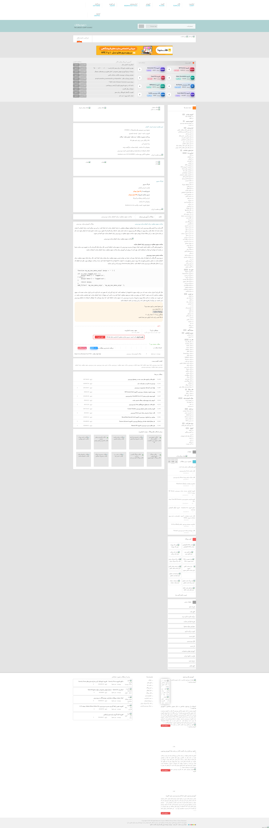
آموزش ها (189, 402)
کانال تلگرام (93, 348)
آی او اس (189, 335)
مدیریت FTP (189, 420)
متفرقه (190, 321)
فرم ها (190, 219)
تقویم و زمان (189, 307)
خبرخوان (189, 313)
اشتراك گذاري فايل (187, 176)
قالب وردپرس (188, 379)
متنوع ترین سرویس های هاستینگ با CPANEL (137, 130)
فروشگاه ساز (188, 221)
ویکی (190, 253)
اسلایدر (190, 163)
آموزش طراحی (189, 114)
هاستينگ (190, 247)
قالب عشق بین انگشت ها (154, 441)
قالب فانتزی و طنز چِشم (101, 440)
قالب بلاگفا (189, 391)
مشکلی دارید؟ (154, 330)
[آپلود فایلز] (191, 36)
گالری (190, 327)
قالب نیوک (189, 377)
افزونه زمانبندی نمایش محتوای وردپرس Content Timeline (141, 408)
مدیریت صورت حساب (186, 233)
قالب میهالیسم (188, 375)
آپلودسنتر (189, 161)
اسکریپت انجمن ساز (127, 64)
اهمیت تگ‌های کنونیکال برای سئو (124, 92)
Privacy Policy (173, 820)
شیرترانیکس (189, 291)
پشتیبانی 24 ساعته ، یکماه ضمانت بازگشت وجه (136, 147)
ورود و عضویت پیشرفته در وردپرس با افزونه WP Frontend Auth (140, 392)
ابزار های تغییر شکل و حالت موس (184, 147)
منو (191, 323)
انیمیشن (190, 303)
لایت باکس (189, 319)
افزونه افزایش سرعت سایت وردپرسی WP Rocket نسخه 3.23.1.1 (182, 492)
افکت (190, 300)
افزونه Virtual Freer (187, 273)
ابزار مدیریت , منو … (187, 141)
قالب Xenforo (188, 359)
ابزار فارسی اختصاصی (186, 139)
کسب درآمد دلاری (190, 631)
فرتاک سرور (159, 181)
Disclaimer (184, 820)
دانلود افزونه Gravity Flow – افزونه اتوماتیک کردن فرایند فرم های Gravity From (100, 681)
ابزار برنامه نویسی (187, 410)
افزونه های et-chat (187, 279)
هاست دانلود (153, 824)
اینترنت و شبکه (188, 416)
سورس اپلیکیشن (189, 333)
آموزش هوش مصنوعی (188, 651)
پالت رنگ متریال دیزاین (146, 703)
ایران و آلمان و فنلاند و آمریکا (141, 198)
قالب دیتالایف (188, 371)
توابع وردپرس (148, 695)
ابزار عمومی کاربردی (187, 137)
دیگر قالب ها (189, 341)
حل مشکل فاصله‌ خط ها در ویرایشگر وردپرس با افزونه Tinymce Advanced (137, 421)
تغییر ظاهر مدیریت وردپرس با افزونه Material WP (143, 425)
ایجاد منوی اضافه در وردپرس (135, 365)
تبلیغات (150, 680)
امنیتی (190, 182)
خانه (160, 217)
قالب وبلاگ (190, 389)
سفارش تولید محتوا (189, 626)
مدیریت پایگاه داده (187, 239)
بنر (191, 434)
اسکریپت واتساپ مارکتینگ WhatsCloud (185, 483)
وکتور (190, 442)
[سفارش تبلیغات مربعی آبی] (102, 107)
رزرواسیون (189, 212)
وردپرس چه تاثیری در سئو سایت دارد (146, 383)
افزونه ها (191, 269)
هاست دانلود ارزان (189, 656)
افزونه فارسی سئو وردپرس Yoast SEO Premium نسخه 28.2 (182, 500)
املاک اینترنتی (188, 180)
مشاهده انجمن (77, 61)
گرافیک (191, 428)
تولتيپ (190, 309)
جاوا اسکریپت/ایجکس (186, 192)
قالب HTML (189, 349)
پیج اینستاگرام (82, 348)
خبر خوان (189, 198)
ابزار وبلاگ (149, 687)
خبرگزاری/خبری (188, 202)
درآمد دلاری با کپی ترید (188, 616)
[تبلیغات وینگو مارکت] (181, 456)
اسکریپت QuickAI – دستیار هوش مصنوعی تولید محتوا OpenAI (105, 689)
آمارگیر (190, 159)
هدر (191, 440)
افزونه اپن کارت (188, 275)
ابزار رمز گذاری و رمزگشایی (185, 131)
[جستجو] (141, 26)
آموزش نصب (188, 400)
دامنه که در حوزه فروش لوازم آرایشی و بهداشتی (119, 85)
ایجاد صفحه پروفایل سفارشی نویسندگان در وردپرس (108, 698)
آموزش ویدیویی (189, 121)
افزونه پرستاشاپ (188, 289)
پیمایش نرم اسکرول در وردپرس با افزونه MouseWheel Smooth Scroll (138, 417)
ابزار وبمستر (190, 128)
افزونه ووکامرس (188, 285)
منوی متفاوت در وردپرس (152, 367)
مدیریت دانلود (188, 231)
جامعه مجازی (188, 190)
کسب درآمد (189, 263)
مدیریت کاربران (188, 241)
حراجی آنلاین (188, 196)
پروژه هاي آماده (189, 423)
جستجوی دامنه (188, 194)
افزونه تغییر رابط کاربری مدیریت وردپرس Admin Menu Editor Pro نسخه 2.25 (101, 706)
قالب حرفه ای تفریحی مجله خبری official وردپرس (143, 413)
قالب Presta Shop (187, 353)
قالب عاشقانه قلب (83, 456)
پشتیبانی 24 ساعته (144, 201)
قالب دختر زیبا (119, 456)
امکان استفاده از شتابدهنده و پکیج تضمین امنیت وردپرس (133, 151)
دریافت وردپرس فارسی (146, 706)
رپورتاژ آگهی (190, 330)
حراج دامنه (192, 661)
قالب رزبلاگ (189, 393)
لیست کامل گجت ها (181, 595)
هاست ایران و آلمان (144, 188)
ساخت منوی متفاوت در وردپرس (120, 365)
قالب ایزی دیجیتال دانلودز (186, 363)
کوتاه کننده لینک (188, 264)
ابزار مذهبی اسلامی (187, 143)
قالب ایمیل (189, 365)
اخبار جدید (192, 636)
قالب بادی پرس (188, 367)
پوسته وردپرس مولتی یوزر (185, 386)
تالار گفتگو (189, 188)
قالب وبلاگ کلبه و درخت (136, 458)
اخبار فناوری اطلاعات (188, 150)
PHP (191, 118)
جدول (190, 311)
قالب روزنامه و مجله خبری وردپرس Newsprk (184, 530)
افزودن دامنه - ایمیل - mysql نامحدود (139, 133)
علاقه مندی (189, 217)
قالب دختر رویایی (83, 439)
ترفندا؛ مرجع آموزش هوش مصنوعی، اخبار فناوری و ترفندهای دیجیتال (114, 71)
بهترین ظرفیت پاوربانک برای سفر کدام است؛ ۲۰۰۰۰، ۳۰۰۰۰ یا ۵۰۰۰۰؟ (113, 68)
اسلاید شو (189, 298)
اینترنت (190, 125)
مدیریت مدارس (188, 237)
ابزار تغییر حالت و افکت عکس (184, 130)
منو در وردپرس (92, 365)
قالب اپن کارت (188, 361)
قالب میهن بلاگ (188, 395)
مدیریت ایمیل (188, 227)
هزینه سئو (192, 606)
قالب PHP (189, 351)
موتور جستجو (188, 243)
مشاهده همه (142, 62)
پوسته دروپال (188, 384)
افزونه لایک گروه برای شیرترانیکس (113, 714)
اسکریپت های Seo (187, 170)
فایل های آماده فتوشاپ (186, 436)
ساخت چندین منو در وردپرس (104, 365)
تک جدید (192, 646)
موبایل (190, 325)
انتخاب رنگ (189, 302)
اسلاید (190, 296)
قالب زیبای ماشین (119, 439)
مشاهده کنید (165, 725)
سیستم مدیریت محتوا (186, 215)
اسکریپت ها (190, 153)
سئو (191, 404)
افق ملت (192, 611)
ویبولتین (190, 382)
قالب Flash (189, 345)
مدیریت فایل (189, 235)
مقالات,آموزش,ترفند (146, 217)
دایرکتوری (189, 206)
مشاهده (79, 42)
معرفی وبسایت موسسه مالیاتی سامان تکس (120, 75)
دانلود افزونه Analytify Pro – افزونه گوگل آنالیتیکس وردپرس (182, 508)
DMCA (167, 820)
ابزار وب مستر (188, 412)
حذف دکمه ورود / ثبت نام (126, 96)
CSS (191, 155)
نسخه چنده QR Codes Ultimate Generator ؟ (121, 82)
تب (191, 305)
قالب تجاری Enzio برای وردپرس (187, 471)
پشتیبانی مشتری (188, 257)
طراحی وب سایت (182, 824)
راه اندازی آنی (146, 144)
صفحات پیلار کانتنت (127, 89)
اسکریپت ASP (188, 164)
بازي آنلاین (189, 186)
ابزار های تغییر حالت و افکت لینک (184, 145)
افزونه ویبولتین (188, 287)
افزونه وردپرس (188, 283)
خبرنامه (190, 200)
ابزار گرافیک (189, 414)
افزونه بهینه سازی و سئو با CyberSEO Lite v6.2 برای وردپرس (140, 396)
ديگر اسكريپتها (188, 210)
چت (191, 259)
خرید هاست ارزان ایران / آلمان (154, 127)
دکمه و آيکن (189, 315)
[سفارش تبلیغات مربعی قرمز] (84, 107)
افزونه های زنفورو (187, 281)
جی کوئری (190, 294)
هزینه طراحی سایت (189, 621)
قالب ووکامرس (188, 381)
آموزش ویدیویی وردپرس (186, 123)
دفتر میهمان (189, 208)
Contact (163, 820)
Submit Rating (157, 312)
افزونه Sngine (188, 271)
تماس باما (149, 685)
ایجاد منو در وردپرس (157, 365)
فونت (190, 438)
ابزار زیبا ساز (189, 133)
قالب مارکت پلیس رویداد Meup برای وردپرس (184, 477)
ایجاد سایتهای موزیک (187, 184)
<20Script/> (80, 25)
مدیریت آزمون (188, 225)
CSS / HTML (188, 116)
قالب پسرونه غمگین (101, 456)
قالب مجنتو (189, 373)
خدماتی (190, 204)
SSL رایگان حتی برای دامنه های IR (140, 140)
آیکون (190, 430)
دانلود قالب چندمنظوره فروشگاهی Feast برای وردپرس (142, 404)
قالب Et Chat (188, 343)
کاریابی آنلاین (189, 261)
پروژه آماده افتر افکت (186, 425)
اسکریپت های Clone (187, 168)
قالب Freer (189, 347)
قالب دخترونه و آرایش (136, 439)
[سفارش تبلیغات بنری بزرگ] (156, 107)
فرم (191, 317)
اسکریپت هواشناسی (187, 172)
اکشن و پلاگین (188, 432)
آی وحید (175, 824)
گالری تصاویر (188, 266)
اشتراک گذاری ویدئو (187, 178)
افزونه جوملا (189, 277)
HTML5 (190, 157)
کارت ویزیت (189, 443)
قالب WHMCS (188, 357)
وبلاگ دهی (189, 249)
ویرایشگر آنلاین (188, 251)
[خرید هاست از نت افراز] (155, 109)
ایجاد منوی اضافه (147, 365)
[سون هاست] (184, 36)
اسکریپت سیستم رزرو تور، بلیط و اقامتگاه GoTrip (183, 524)
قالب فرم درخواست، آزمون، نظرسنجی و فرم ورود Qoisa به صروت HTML (182, 517)
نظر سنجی (189, 245)
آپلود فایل (192, 666)
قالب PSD (189, 355)
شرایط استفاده (148, 700)
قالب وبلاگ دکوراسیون (154, 458)
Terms (179, 820)
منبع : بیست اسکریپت (131, 330)
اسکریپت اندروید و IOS (186, 166)
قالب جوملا (189, 369)
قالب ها (191, 339)
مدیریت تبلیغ (189, 229)
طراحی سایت (188, 418)
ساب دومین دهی (188, 214)
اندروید (190, 336)
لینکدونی (190, 223)
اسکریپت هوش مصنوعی (186, 174)
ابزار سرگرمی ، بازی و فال (185, 135)
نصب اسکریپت (148, 698)
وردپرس (78, 224)
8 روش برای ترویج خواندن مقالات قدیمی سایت (144, 400)
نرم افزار (191, 409)
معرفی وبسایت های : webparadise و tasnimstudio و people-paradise (114, 78)
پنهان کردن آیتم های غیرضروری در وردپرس (145, 387)
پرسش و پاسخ (188, 255)
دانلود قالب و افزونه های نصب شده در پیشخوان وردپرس (141, 379)
